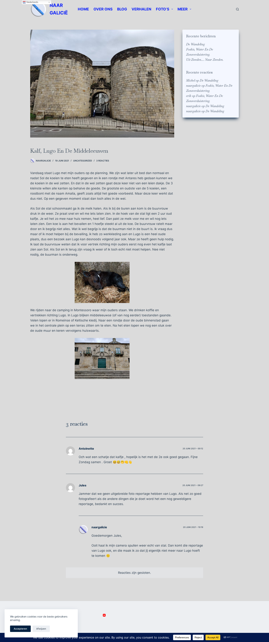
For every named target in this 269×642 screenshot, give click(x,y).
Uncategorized (82, 160)
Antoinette (86, 448)
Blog (122, 9)
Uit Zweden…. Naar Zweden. (204, 60)
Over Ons (103, 9)
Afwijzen (41, 628)
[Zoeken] (237, 9)
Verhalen (141, 9)
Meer (183, 9)
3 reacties (102, 160)
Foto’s (162, 9)
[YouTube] (104, 615)
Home (83, 9)
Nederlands (32, 2)
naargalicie (193, 86)
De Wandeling (195, 44)
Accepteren (20, 628)
